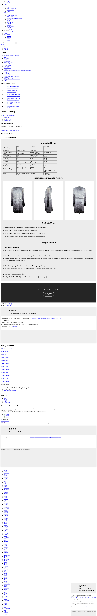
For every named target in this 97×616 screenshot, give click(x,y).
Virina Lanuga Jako (11, 92)
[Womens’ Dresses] (4, 354)
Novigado (6, 69)
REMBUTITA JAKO (12, 15)
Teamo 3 (9, 38)
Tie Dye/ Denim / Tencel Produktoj (12, 79)
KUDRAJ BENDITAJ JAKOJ (14, 18)
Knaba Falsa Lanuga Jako (13, 104)
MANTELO (10, 22)
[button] (48, 294)
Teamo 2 (9, 37)
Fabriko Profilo (10, 10)
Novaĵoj (6, 33)
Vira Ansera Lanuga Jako (13, 100)
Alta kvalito (6, 66)
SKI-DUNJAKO (11, 16)
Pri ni (5, 5)
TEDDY (9, 19)
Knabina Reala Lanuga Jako (13, 96)
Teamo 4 (9, 40)
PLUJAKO (9, 14)
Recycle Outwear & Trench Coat (11, 76)
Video (8, 11)
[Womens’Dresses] (4, 360)
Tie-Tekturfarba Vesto (7, 352)
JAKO (8, 21)
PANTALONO (10, 26)
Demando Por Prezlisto (6, 410)
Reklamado (6, 58)
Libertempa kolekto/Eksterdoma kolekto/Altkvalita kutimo (17, 70)
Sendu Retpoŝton (5, 421)
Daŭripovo (6, 77)
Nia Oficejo (6, 73)
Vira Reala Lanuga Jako (12, 107)
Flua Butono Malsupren (12, 88)
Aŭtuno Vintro (7, 65)
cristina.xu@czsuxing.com (10, 390)
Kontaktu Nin (7, 61)
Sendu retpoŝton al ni (6, 130)
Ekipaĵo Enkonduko (11, 8)
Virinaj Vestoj (8, 303)
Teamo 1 (9, 36)
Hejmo (5, 4)
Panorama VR (10, 32)
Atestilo (8, 7)
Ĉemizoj (9, 25)
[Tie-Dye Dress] (6, 348)
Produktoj (6, 12)
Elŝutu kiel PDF (15, 130)
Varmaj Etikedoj (7, 68)
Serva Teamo (7, 34)
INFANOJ (9, 29)
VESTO (9, 23)
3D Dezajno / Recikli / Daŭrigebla (12, 55)
